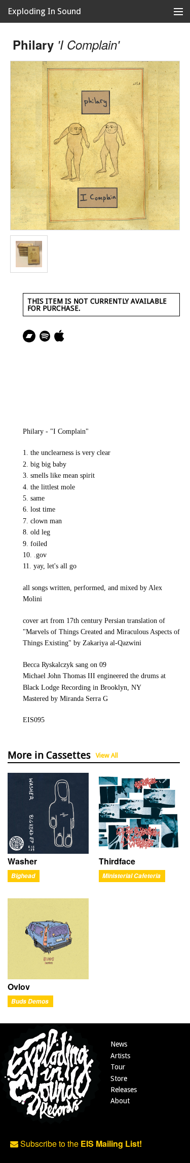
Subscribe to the (80, 1143)
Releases (123, 1090)
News (118, 1044)
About (120, 1101)
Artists (120, 1056)
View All (107, 755)
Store (118, 1078)
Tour (117, 1067)
